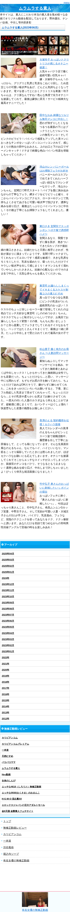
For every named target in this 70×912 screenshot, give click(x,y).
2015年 (5, 700)
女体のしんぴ (8, 780)
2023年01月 (8, 651)
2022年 (5, 657)
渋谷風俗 (8, 847)
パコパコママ (8, 762)
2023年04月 (8, 633)
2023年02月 (8, 645)
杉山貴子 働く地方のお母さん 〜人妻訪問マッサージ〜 (54, 353)
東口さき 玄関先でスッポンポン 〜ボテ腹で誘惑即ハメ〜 (54, 230)
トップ (7, 821)
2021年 (5, 663)
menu (67, 2)
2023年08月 (8, 608)
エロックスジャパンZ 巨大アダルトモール (23, 805)
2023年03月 (8, 639)
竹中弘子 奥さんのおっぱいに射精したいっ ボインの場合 (54, 487)
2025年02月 (8, 566)
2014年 (5, 706)
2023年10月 (8, 596)
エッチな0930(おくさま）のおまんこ (21, 792)
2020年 (5, 669)
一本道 (5, 750)
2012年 (5, 718)
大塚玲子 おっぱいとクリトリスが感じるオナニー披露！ (54, 63)
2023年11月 (8, 590)
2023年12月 (8, 584)
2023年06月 (8, 621)
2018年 (5, 682)
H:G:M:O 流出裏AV (12, 798)
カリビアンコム (10, 737)
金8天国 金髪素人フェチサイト (17, 811)
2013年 (5, 712)
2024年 (5, 578)
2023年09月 (8, 602)
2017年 (5, 688)
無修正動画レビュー (15, 827)
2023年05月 (8, 627)
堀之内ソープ (11, 854)
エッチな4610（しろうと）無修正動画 (21, 786)
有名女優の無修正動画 (16, 860)
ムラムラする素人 (35, 8)
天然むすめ (7, 756)
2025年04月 (8, 553)
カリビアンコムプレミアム (15, 744)
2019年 (5, 676)
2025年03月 (8, 559)
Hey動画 (6, 774)
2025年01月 (8, 572)
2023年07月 (8, 614)
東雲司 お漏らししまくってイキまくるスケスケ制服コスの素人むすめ (54, 289)
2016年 (5, 694)
